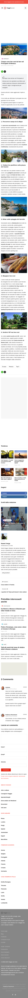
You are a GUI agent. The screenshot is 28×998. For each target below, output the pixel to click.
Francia (3, 864)
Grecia (3, 850)
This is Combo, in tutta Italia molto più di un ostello (20, 479)
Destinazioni (4, 949)
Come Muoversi (5, 957)
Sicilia (3, 896)
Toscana (3, 885)
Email (3, 754)
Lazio (2, 892)
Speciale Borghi (5, 797)
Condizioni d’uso (5, 939)
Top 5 (17, 366)
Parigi (2, 825)
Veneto (3, 899)
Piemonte (4, 889)
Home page (4, 931)
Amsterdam (4, 832)
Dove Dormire (5, 955)
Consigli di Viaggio (6, 793)
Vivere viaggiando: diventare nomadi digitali (19, 461)
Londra (3, 822)
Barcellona (4, 839)
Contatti (3, 942)
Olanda (3, 860)
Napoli (3, 836)
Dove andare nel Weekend (8, 800)
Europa (4, 366)
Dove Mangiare (5, 952)
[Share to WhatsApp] (2, 71)
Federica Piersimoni (8, 986)
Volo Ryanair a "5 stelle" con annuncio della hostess (7, 461)
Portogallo (4, 857)
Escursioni (4, 804)
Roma (2, 818)
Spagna (3, 853)
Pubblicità (3, 936)
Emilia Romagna (6, 882)
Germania (4, 871)
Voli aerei (3, 807)
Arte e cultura (5, 790)
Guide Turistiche (5, 946)
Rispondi (25, 714)
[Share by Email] (5, 71)
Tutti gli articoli (6, 572)
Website (3, 762)
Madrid (3, 829)
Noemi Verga (5, 543)
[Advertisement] (14, 26)
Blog (2, 934)
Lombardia (4, 903)
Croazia (3, 867)
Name (3, 747)
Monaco (11, 366)
